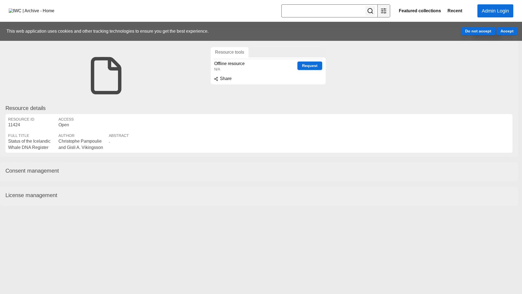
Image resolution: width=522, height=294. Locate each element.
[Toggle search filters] (383, 11)
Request (310, 65)
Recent (455, 10)
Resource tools (229, 52)
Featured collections (420, 10)
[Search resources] (370, 11)
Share (225, 78)
